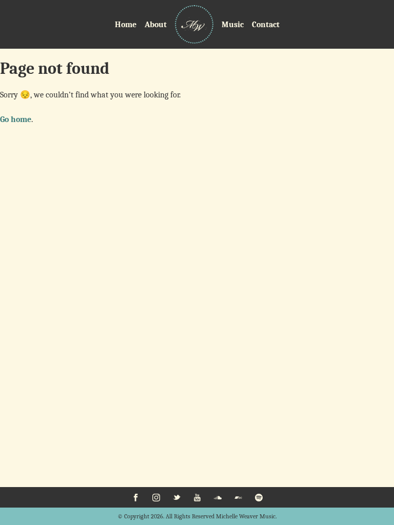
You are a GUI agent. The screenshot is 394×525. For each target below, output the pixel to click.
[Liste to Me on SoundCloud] (217, 497)
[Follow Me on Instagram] (156, 497)
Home (125, 24)
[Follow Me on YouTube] (197, 497)
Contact (266, 24)
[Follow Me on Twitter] (176, 497)
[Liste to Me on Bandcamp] (238, 497)
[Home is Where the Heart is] (194, 24)
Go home (15, 119)
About (156, 24)
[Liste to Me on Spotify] (258, 497)
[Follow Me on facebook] (135, 497)
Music (233, 24)
